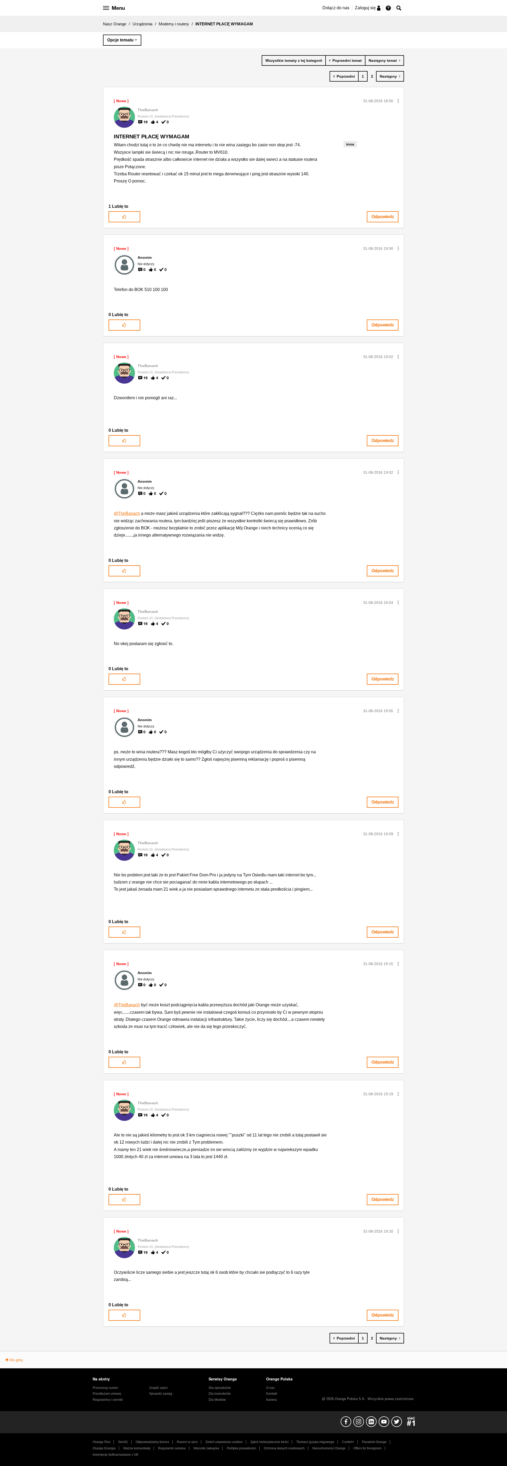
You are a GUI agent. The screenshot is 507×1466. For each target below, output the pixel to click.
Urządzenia (142, 24)
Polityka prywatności (241, 1448)
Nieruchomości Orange (329, 1448)
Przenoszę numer (105, 1388)
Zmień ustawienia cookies (224, 1442)
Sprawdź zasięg (160, 1393)
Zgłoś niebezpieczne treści (269, 1442)
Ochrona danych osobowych (284, 1448)
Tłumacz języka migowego (315, 1442)
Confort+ (348, 1442)
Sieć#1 (123, 1442)
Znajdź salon (158, 1388)
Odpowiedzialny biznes (152, 1442)
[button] (398, 101)
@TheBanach (127, 513)
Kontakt (271, 1393)
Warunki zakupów (206, 1448)
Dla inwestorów (220, 1393)
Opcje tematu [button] (120, 40)
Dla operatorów (220, 1388)
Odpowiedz (383, 216)
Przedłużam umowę (107, 1393)
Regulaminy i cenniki (108, 1400)
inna (350, 144)
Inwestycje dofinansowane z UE (115, 1454)
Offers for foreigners (367, 1448)
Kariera (271, 1400)
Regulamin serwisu (172, 1448)
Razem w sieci (187, 1442)
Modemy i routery (174, 24)
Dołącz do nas (335, 8)
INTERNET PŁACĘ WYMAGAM (151, 136)
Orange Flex (101, 1442)
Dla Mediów (217, 1400)
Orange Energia (104, 1448)
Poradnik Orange (374, 1442)
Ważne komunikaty (137, 1448)
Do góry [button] (16, 1360)
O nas (270, 1388)
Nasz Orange (114, 24)
